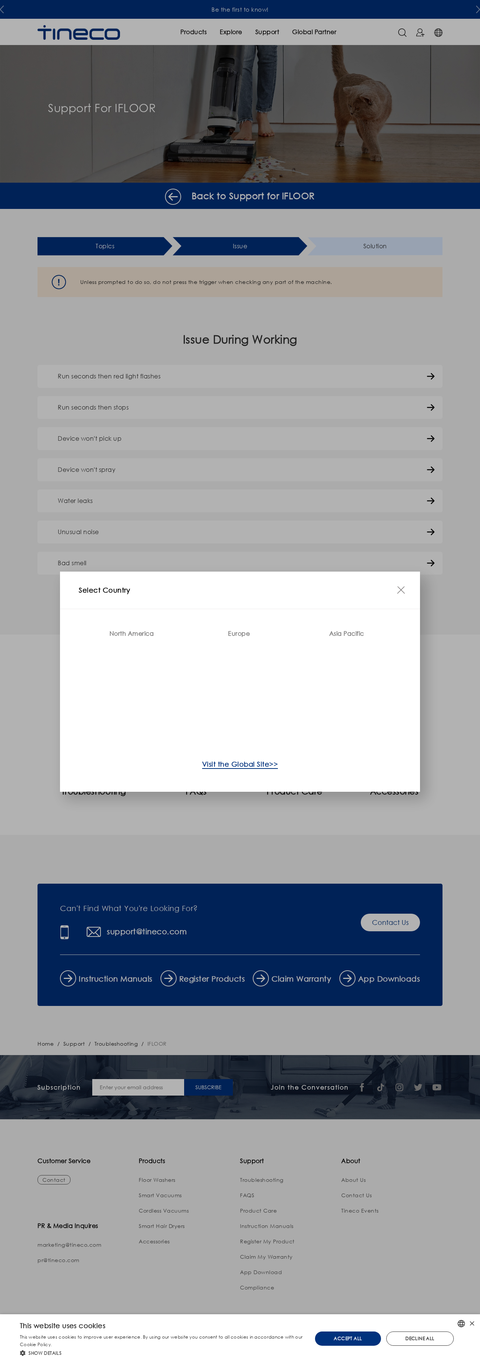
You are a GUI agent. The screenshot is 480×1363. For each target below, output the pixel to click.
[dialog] (240, 1338)
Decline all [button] (419, 1338)
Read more (65, 1344)
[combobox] (461, 1323)
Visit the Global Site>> (240, 764)
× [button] (471, 1323)
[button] (162, 1352)
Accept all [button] (348, 1338)
